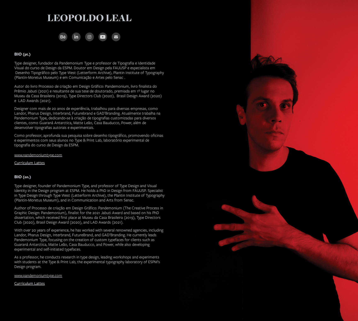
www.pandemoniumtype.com (38, 155)
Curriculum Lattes (29, 283)
